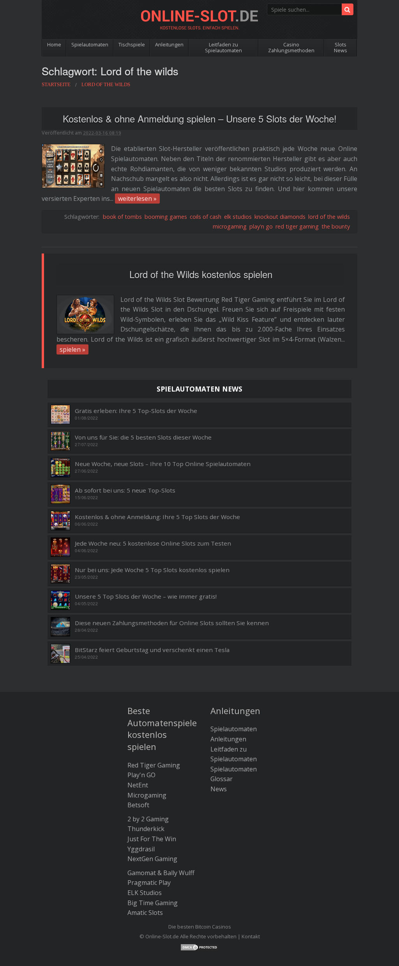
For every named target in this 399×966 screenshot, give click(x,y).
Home (54, 44)
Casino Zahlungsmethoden (291, 47)
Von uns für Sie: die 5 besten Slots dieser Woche (143, 437)
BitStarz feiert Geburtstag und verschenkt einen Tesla (152, 650)
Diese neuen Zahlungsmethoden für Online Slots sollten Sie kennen (172, 623)
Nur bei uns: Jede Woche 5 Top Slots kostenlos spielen (152, 570)
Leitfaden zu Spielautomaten (223, 47)
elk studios (238, 216)
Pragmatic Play (149, 882)
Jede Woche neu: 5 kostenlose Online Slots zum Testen (153, 543)
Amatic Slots (145, 912)
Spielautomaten (89, 44)
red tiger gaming (297, 226)
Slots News (340, 47)
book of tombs (122, 216)
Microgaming (146, 795)
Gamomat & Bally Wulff (160, 873)
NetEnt (137, 785)
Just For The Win (151, 839)
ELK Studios (144, 892)
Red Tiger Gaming (153, 765)
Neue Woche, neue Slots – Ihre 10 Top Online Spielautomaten (163, 464)
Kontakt (251, 936)
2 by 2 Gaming (148, 819)
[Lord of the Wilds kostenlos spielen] (85, 314)
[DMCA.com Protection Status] (199, 946)
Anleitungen (169, 44)
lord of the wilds (329, 216)
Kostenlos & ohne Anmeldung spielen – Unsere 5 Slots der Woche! (200, 118)
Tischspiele (131, 44)
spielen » (72, 349)
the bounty (335, 226)
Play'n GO (141, 775)
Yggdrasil (141, 849)
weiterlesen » (137, 198)
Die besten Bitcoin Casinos (199, 926)
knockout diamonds (279, 216)
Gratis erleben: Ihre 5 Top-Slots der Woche (136, 411)
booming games (166, 216)
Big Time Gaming (152, 903)
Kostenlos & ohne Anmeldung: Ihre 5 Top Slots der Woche (157, 517)
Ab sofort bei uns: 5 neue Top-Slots (125, 490)
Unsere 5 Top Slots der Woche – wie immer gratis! (146, 596)
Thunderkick (145, 828)
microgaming (230, 226)
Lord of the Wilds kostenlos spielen (200, 274)
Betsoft (138, 805)
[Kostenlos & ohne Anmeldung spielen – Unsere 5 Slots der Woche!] (73, 165)
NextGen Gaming (152, 858)
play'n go (261, 226)
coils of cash (205, 216)
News (218, 789)
